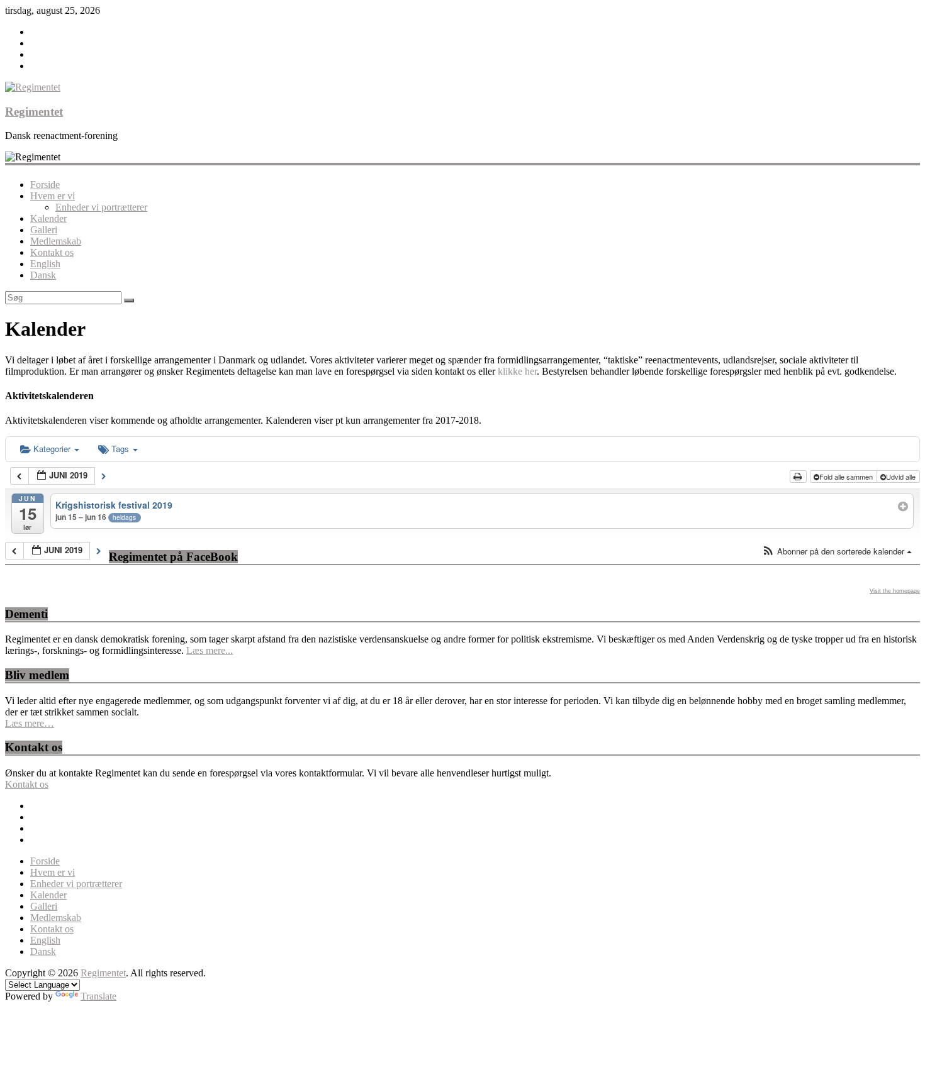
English (45, 263)
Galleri (43, 229)
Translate (98, 996)
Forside (45, 184)
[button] (837, 552)
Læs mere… (29, 723)
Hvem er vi (52, 195)
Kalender (48, 218)
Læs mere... (209, 650)
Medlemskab (55, 241)
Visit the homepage (895, 591)
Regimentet (34, 111)
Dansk (43, 275)
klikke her (517, 371)
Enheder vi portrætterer (101, 207)
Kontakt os (52, 252)
